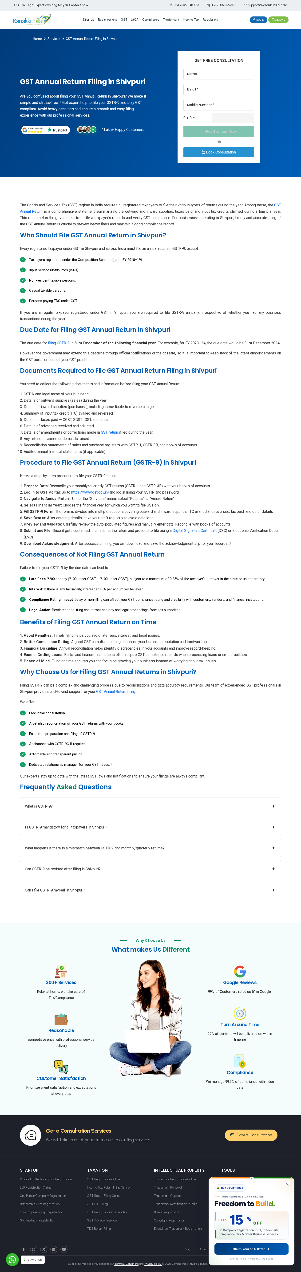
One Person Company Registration (43, 1195)
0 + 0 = (189, 118)
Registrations (107, 19)
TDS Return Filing (99, 1228)
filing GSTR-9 (59, 343)
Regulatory (210, 19)
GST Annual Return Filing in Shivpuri (92, 39)
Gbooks (279, 19)
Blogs (188, 1249)
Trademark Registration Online (175, 1179)
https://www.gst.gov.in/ (90, 492)
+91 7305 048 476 (186, 5)
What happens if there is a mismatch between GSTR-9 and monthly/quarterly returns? (150, 848)
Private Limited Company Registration (46, 1179)
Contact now (78, 5)
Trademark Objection (168, 1195)
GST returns (110, 432)
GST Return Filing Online (103, 1195)
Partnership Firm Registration (39, 1204)
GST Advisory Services (102, 1220)
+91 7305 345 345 (223, 5)
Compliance (150, 19)
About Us (205, 1249)
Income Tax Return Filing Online (108, 1187)
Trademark (171, 19)
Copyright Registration (169, 1220)
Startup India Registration (37, 1220)
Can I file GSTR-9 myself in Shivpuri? (150, 890)
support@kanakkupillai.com (267, 5)
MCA (135, 19)
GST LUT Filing (97, 1204)
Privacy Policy (153, 1263)
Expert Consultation (254, 1135)
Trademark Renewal (168, 1187)
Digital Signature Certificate (195, 530)
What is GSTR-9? (150, 806)
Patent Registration (167, 1212)
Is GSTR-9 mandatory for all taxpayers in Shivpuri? (150, 827)
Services (54, 39)
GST (124, 19)
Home (37, 39)
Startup (88, 19)
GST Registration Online (103, 1179)
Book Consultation (220, 152)
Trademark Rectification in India (175, 1204)
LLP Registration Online (35, 1187)
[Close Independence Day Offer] (287, 1184)
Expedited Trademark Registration (178, 1228)
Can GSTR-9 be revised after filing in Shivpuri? (150, 869)
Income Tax (191, 19)
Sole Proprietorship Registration (41, 1212)
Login (260, 19)
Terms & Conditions (126, 1263)
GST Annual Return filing (115, 691)
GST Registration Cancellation (107, 1212)
